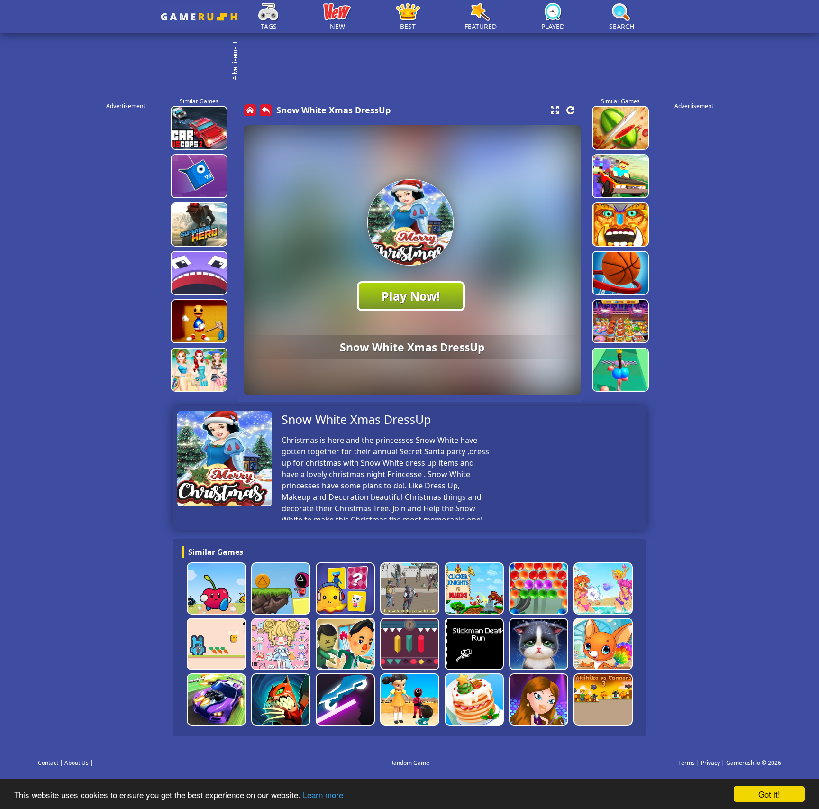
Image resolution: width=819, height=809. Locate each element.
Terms (686, 763)
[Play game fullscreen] (554, 110)
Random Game (409, 763)
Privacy (710, 763)
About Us (76, 763)
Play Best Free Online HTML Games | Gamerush (198, 17)
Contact (48, 763)
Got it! (769, 794)
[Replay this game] (570, 110)
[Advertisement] (414, 61)
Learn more (323, 794)
